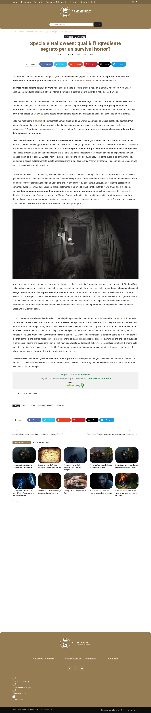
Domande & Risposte (56, 2)
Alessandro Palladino (67, 55)
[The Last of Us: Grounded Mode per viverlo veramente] (101, 455)
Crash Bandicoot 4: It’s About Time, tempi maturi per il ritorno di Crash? (126, 493)
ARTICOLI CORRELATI (22, 442)
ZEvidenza (80, 36)
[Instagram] (133, 1)
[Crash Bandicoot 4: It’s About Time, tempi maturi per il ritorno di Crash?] (126, 481)
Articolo (21, 32)
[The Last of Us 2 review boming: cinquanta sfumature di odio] (49, 481)
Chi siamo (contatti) (20, 681)
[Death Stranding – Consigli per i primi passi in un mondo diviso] (126, 455)
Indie (93, 2)
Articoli (73, 2)
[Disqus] (75, 536)
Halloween (41, 406)
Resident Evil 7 (97, 288)
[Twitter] (136, 1)
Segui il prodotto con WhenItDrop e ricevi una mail (75, 376)
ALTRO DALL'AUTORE (41, 442)
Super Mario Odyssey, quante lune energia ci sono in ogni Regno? (38, 434)
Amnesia (121, 318)
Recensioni (26, 2)
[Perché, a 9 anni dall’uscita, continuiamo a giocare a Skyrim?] (49, 455)
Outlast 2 (39, 121)
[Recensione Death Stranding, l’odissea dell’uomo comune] (24, 455)
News (15, 2)
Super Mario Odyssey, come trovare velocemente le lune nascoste (112, 434)
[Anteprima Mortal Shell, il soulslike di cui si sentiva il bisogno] (75, 455)
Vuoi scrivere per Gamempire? (80, 658)
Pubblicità (112, 658)
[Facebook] (129, 1)
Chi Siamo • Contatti (43, 658)
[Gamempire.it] (75, 12)
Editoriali (84, 2)
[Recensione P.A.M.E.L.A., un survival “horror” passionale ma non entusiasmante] (24, 481)
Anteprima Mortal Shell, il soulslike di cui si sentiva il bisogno (73, 467)
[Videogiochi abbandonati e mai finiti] (75, 481)
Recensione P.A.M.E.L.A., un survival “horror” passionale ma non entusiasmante (23, 493)
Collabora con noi (19, 693)
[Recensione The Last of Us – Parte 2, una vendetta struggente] (101, 481)
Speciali (38, 2)
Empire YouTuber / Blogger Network (119, 710)
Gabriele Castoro (46, 709)
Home (15, 32)
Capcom (32, 406)
